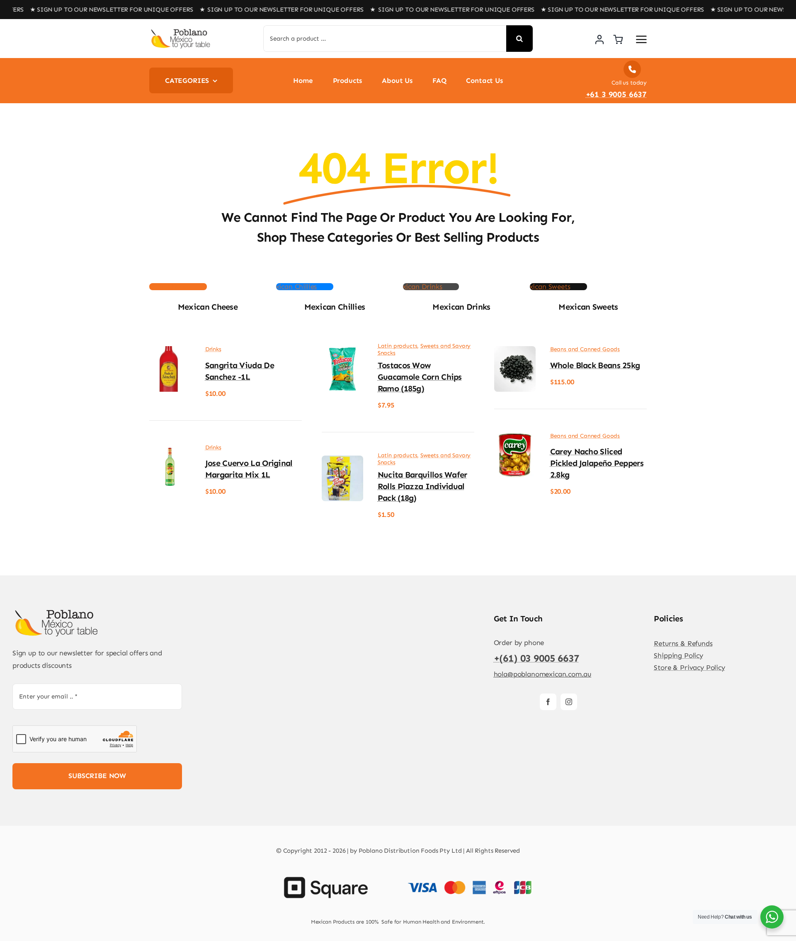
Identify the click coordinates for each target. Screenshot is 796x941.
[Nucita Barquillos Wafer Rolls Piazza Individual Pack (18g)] (342, 461)
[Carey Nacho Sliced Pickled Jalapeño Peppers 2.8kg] (515, 438)
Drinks (213, 349)
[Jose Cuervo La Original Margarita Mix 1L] (170, 450)
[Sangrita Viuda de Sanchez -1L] (170, 352)
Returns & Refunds (683, 643)
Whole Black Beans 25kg (595, 365)
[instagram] (569, 702)
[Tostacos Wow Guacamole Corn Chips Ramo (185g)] (342, 352)
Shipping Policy (678, 655)
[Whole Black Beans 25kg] (515, 352)
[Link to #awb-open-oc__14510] (641, 39)
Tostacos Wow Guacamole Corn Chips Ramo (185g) (420, 376)
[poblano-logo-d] (180, 31)
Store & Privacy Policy (689, 667)
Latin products (397, 345)
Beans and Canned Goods (585, 349)
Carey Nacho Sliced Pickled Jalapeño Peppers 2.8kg (596, 463)
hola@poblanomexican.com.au (543, 674)
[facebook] (548, 702)
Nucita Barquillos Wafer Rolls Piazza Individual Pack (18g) (422, 486)
